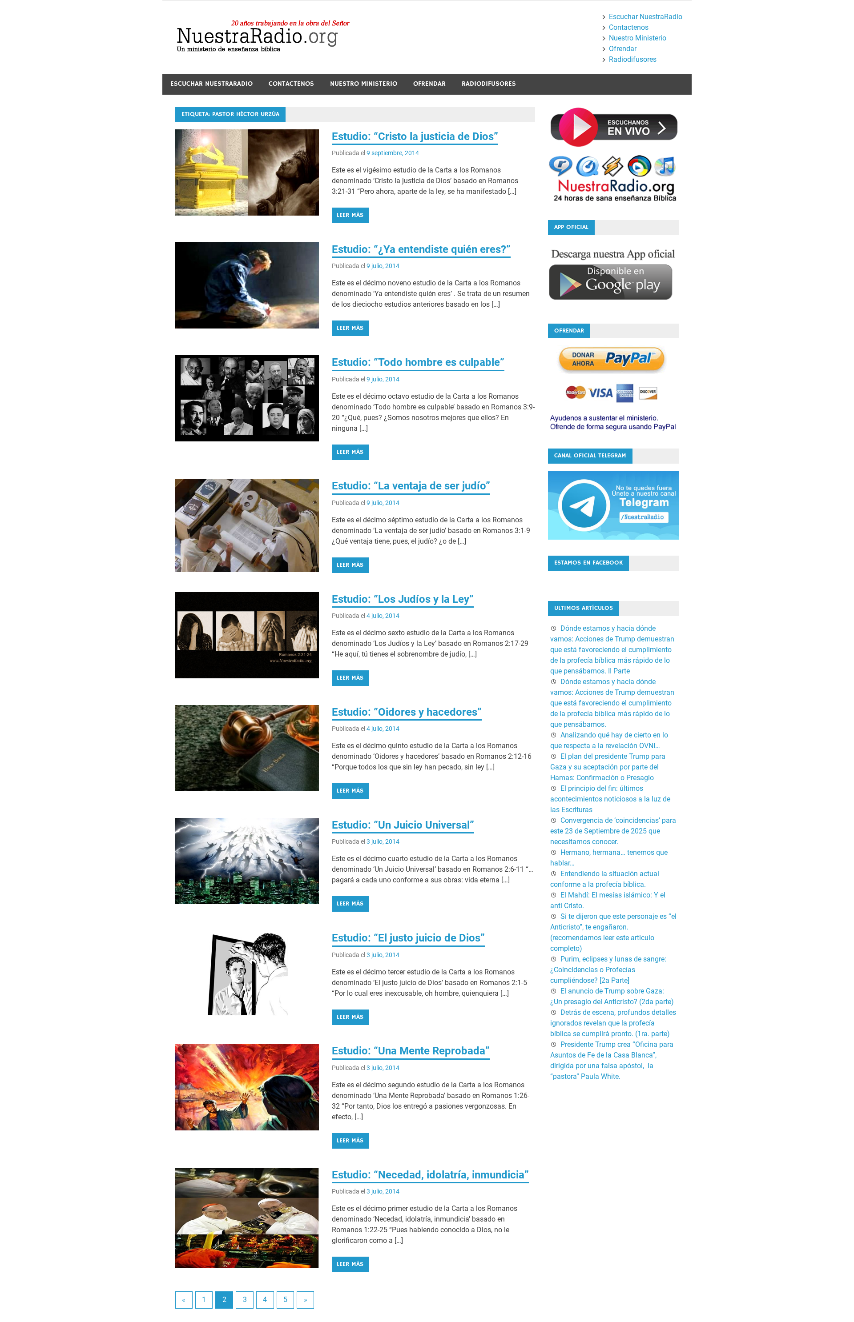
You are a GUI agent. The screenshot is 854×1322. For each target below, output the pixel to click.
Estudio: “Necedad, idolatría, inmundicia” (430, 1175)
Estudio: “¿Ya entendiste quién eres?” (421, 249)
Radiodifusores (633, 59)
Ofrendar (622, 48)
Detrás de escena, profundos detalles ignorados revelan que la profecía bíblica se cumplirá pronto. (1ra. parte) (613, 1023)
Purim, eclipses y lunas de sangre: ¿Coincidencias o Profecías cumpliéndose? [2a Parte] (608, 970)
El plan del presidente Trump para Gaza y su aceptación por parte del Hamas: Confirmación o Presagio (607, 767)
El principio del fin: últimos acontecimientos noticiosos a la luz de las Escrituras (610, 799)
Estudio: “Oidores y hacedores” (407, 712)
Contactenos (629, 27)
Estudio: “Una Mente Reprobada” (411, 1051)
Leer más (350, 215)
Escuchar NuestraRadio (645, 16)
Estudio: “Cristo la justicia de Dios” (415, 136)
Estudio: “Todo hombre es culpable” (418, 362)
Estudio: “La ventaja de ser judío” (411, 486)
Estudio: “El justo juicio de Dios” (408, 938)
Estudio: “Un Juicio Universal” (403, 825)
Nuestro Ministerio (637, 38)
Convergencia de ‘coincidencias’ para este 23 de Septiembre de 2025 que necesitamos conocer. (613, 831)
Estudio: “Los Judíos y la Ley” (403, 599)
